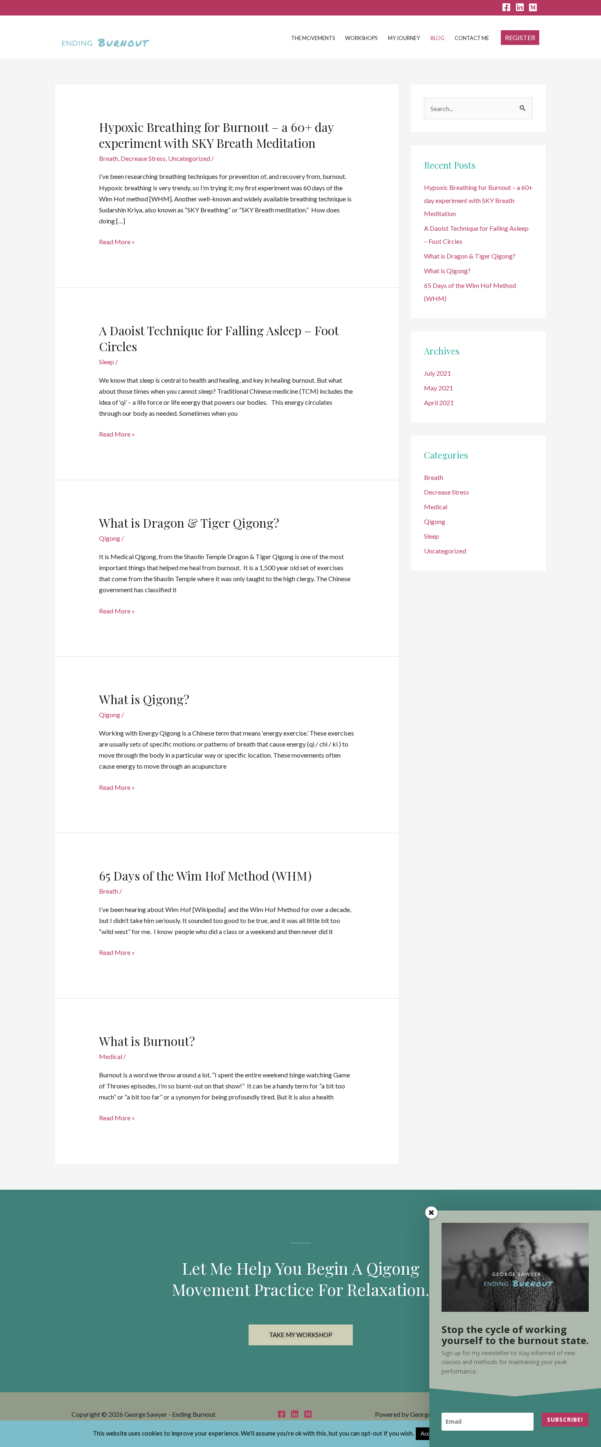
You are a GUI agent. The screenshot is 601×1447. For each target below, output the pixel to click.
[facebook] (506, 8)
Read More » (117, 241)
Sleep (106, 362)
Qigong (109, 538)
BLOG (437, 38)
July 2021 (437, 373)
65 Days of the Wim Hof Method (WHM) (205, 875)
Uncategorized (189, 158)
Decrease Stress (143, 158)
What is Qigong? (144, 699)
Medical (110, 1056)
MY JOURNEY (404, 38)
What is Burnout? (147, 1041)
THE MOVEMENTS (313, 38)
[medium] (536, 8)
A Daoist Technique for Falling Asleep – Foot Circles (219, 338)
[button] (520, 37)
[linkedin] (520, 8)
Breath (108, 158)
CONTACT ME (472, 38)
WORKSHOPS (361, 38)
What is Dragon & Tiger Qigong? (189, 523)
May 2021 (438, 388)
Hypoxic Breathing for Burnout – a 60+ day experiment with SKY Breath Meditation (216, 135)
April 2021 (439, 402)
